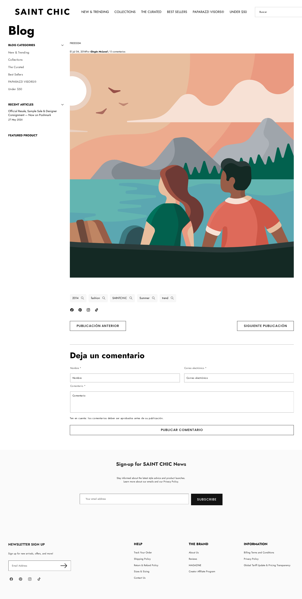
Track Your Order (143, 552)
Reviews (193, 559)
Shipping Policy (142, 559)
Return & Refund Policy (146, 565)
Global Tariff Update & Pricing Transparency (267, 565)
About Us (194, 552)
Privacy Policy (251, 559)
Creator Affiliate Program (202, 571)
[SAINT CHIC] (42, 12)
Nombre (75, 368)
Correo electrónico (195, 368)
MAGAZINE (195, 565)
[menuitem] (36, 52)
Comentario (78, 386)
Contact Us (139, 578)
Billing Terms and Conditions (259, 552)
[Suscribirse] (64, 566)
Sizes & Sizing (141, 571)
